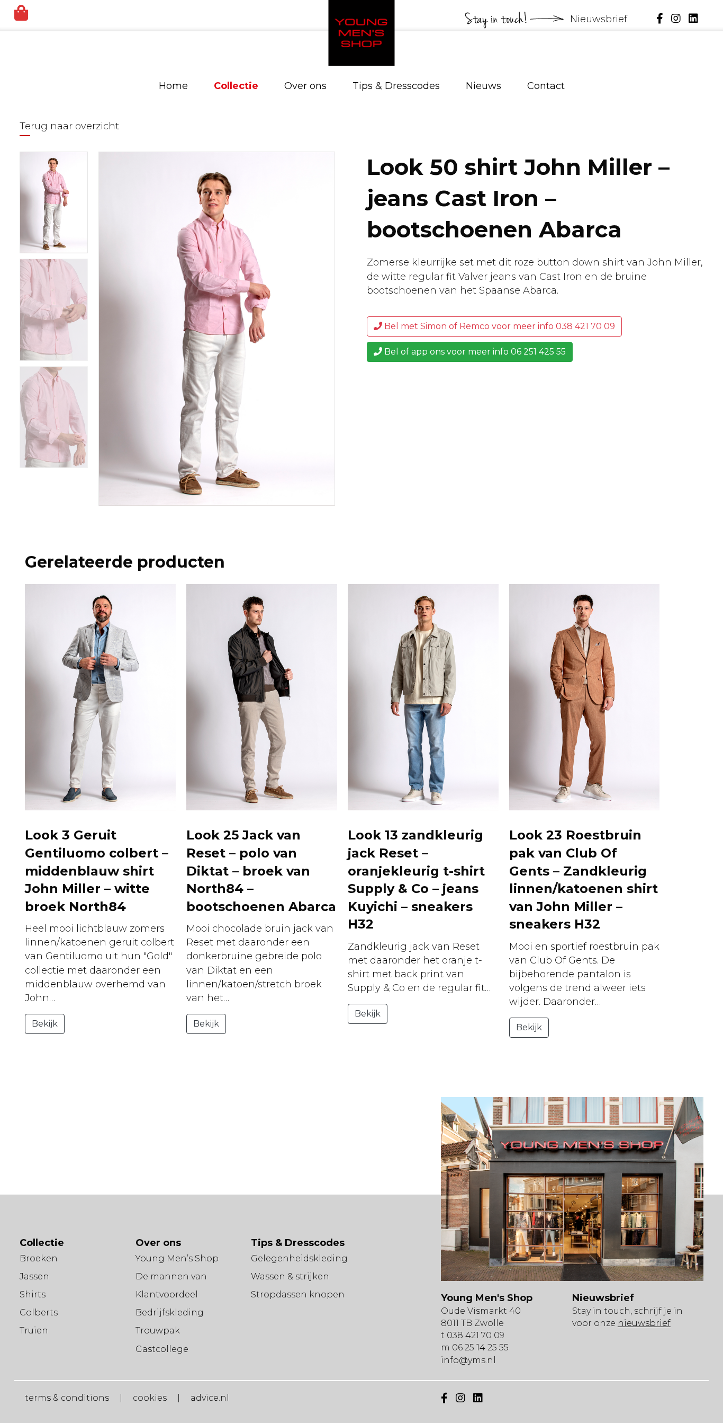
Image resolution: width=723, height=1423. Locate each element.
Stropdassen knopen (298, 1294)
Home (173, 86)
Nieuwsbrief (600, 19)
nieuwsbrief (644, 1323)
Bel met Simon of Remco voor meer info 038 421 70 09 (498, 326)
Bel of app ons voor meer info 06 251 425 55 (474, 352)
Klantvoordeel (166, 1294)
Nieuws (483, 86)
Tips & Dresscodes (396, 86)
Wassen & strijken (290, 1276)
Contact (546, 86)
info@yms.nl (468, 1360)
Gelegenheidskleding (299, 1258)
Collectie (236, 86)
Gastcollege (161, 1349)
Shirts (33, 1294)
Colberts (39, 1312)
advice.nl (210, 1398)
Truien (34, 1330)
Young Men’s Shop (177, 1258)
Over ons (305, 86)
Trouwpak (157, 1330)
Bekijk (45, 1024)
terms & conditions (67, 1398)
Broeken (39, 1258)
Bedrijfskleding (169, 1312)
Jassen (34, 1276)
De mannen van (171, 1276)
